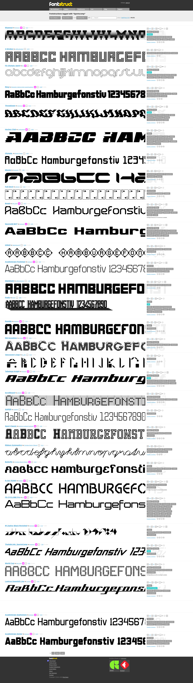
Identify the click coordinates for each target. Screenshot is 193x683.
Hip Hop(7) (174, 212)
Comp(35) (171, 39)
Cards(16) (167, 193)
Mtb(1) (162, 511)
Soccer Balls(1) (151, 572)
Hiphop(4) (166, 117)
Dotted (149, 72)
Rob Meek (65, 677)
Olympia (9, 153)
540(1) (156, 516)
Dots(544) (163, 77)
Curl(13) (174, 468)
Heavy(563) (167, 285)
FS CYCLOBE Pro (12, 497)
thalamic (20, 480)
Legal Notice (52, 669)
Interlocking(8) (159, 249)
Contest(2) (150, 506)
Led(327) (174, 399)
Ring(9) (174, 93)
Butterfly (8, 462)
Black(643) (157, 143)
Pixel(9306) (160, 193)
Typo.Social (52, 661)
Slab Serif (155, 31)
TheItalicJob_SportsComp (16, 544)
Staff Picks (125, 17)
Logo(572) (150, 513)
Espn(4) (149, 233)
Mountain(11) (160, 508)
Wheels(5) (157, 513)
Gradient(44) (160, 37)
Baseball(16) (167, 249)
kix (23, 65)
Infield (7, 245)
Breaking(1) (150, 117)
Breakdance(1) (158, 117)
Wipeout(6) (157, 39)
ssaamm (15, 409)
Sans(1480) (165, 141)
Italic (149, 378)
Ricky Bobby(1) (158, 383)
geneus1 (17, 27)
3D (148, 304)
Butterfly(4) (159, 468)
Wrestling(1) (157, 96)
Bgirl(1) (172, 115)
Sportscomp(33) (151, 37)
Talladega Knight (12, 371)
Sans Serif (155, 69)
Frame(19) (168, 511)
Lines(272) (174, 53)
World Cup (9, 563)
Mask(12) (150, 96)
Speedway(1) (171, 380)
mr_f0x (24, 355)
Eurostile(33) (151, 235)
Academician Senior (13, 634)
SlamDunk (9, 281)
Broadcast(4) (157, 233)
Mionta (8, 170)
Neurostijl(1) (158, 235)
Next (57, 653)
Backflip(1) (150, 516)
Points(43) (170, 77)
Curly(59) (150, 471)
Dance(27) (159, 210)
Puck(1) (166, 136)
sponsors (123, 658)
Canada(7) (162, 138)
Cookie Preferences (54, 667)
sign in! (128, 3)
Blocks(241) (159, 532)
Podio (7, 298)
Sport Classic (11, 426)
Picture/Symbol (151, 190)
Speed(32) (168, 506)
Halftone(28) (168, 37)
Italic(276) (150, 590)
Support (120, 9)
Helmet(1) (155, 138)
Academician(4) (160, 268)
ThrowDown (10, 106)
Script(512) (164, 451)
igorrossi (31, 526)
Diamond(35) (151, 249)
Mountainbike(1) (151, 508)
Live (92, 9)
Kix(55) (168, 516)
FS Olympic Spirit (12, 66)
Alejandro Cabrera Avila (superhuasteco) (22, 87)
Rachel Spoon (19, 153)
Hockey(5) (159, 136)
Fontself (122, 670)
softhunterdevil (19, 49)
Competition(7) (166, 504)
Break (7, 203)
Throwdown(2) (151, 119)
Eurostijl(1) (164, 233)
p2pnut (21, 338)
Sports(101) (160, 53)
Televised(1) (173, 230)
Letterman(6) (151, 435)
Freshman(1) (169, 268)
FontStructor (81, 9)
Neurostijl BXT (11, 224)
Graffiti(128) (160, 115)
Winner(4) (157, 506)
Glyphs (112, 670)
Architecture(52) (157, 306)
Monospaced (156, 396)
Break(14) (150, 212)
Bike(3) (159, 504)
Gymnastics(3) (168, 449)
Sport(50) (173, 75)
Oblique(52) (158, 141)
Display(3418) (168, 174)
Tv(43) (166, 230)
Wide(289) (159, 176)
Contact (51, 675)
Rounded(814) (151, 176)
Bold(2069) (150, 143)
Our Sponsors (53, 673)
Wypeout (9, 28)
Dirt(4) (162, 506)
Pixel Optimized (162, 484)
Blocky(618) (173, 141)
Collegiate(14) (158, 271)
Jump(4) (163, 513)
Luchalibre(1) (160, 93)
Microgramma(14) (173, 233)
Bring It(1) (159, 119)
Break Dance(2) (158, 212)
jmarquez (16, 321)
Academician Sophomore (16, 615)
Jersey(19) (167, 53)
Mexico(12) (168, 93)
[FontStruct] (62, 5)
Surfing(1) (165, 39)
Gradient (150, 34)
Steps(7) (165, 309)
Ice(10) (149, 138)
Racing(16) (150, 383)
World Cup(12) (160, 570)
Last (62, 653)
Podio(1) (150, 311)
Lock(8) (155, 215)
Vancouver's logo (12, 355)
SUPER (8, 409)
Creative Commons (151, 42)
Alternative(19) (157, 471)
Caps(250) (150, 309)
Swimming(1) (167, 468)
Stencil (154, 484)
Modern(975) (160, 174)
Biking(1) (157, 511)
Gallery (66, 9)
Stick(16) (172, 136)
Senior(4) (169, 641)
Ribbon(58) (159, 449)
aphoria (17, 187)
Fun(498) (162, 516)
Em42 (13, 297)
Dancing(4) (157, 451)
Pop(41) (149, 215)
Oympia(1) (159, 75)
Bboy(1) (167, 115)
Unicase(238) (167, 532)
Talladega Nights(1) (161, 380)
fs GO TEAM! (10, 481)
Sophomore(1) (170, 621)
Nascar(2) (166, 383)
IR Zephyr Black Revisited (16, 526)
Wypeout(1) (150, 39)
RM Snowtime (11, 338)
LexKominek (21, 129)
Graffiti (149, 112)
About (50, 671)
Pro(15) (173, 504)
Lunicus (28, 581)
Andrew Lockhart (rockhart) (26, 426)
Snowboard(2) (158, 590)
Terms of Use (52, 663)
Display (149, 31)
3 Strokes (9, 49)
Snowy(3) (167, 344)
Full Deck (9, 187)
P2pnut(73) (174, 344)
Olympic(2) (166, 75)
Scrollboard (10, 393)
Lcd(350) (168, 399)
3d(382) (149, 306)
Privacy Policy (53, 665)
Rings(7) (157, 77)
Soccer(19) (168, 570)
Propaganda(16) (167, 306)
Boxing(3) (164, 96)
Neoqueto (15, 170)
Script (154, 109)
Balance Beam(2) (168, 210)
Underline (154, 588)
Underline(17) (166, 590)
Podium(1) (171, 309)
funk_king (14, 203)
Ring (7, 87)
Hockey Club (10, 129)
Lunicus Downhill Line (14, 581)
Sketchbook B (16, 245)
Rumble (8, 321)
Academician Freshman (15, 262)
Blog (105, 9)
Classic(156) (160, 433)
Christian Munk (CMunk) (30, 445)
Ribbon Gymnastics (13, 445)
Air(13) (169, 513)
